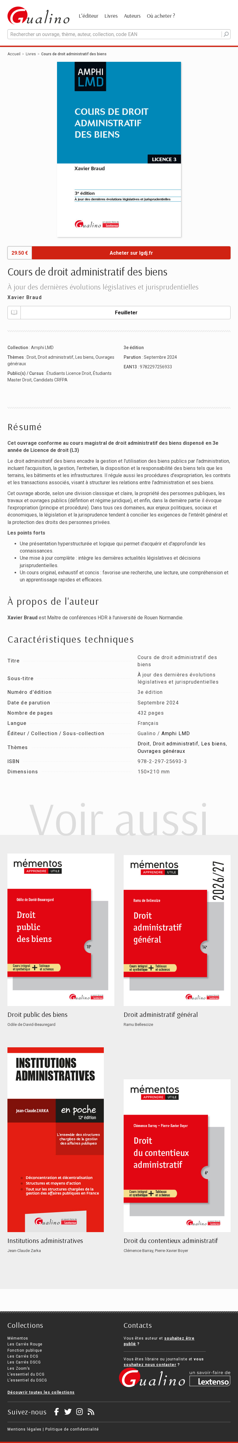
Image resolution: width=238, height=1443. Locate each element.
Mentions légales (24, 1429)
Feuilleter (126, 313)
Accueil (13, 54)
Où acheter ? (161, 15)
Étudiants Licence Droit (68, 373)
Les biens (84, 357)
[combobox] (119, 34)
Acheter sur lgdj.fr (131, 253)
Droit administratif (55, 357)
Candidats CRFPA (50, 379)
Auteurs (132, 15)
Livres (111, 15)
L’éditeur (88, 15)
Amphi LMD (42, 347)
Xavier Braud (24, 297)
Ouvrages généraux (161, 751)
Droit (31, 357)
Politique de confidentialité (72, 1429)
